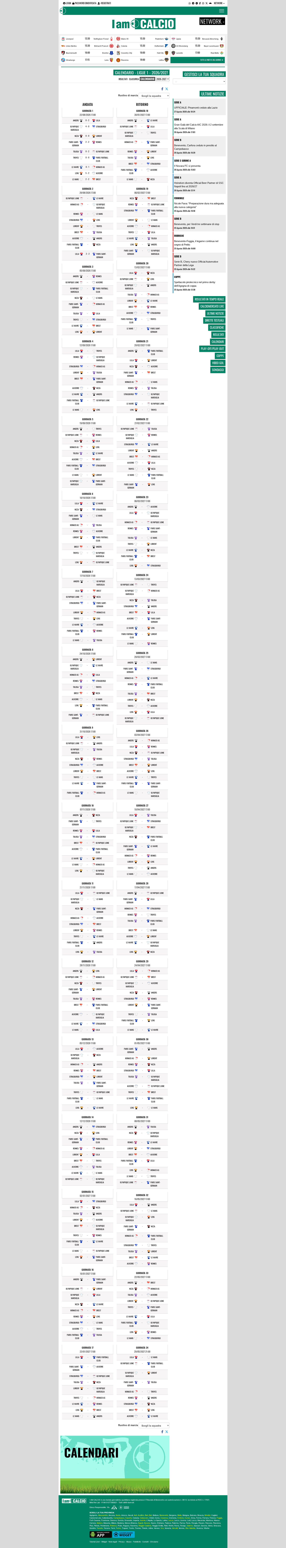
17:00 (197, 52)
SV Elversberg (182, 46)
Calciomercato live (212, 306)
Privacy (122, 1541)
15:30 (142, 38)
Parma (182, 1523)
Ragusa (126, 1525)
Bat (150, 1515)
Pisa (91, 1525)
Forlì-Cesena (95, 1520)
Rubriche (179, 235)
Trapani (125, 1528)
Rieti (165, 1525)
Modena (120, 1523)
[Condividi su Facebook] (162, 88)
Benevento (164, 1515)
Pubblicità (137, 1541)
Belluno (156, 1515)
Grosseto (128, 1520)
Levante (179, 52)
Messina (106, 1523)
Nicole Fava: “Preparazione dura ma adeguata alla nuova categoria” (199, 205)
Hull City (160, 52)
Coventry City (126, 52)
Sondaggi (218, 370)
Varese (157, 1528)
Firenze (213, 1517)
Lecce (170, 1520)
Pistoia (96, 1525)
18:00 (142, 59)
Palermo (175, 1523)
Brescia (200, 1515)
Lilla (98, 120)
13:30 (87, 38)
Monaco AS (100, 167)
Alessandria (103, 1515)
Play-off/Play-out (212, 348)
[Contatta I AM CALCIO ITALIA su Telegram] (193, 3)
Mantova (209, 1520)
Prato (120, 1525)
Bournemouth (71, 52)
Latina (161, 60)
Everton (105, 52)
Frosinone (105, 1520)
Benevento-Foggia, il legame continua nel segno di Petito (196, 243)
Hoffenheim (159, 46)
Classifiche (217, 327)
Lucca (193, 1520)
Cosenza (164, 1517)
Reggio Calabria (145, 1525)
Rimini (170, 1525)
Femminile (179, 198)
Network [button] (218, 3)
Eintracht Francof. (101, 46)
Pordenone (104, 1525)
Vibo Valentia (190, 1528)
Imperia (136, 1520)
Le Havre (75, 167)
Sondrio (93, 1528)
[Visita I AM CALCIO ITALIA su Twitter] (206, 3)
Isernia (142, 1520)
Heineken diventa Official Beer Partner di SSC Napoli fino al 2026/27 (199, 184)
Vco (162, 1528)
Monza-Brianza (131, 1523)
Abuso (128, 1541)
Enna (193, 1517)
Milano (113, 1523)
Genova (113, 1520)
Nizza (77, 136)
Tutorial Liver (95, 1541)
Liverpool (69, 38)
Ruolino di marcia (128, 95)
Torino (118, 1528)
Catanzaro (144, 1517)
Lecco (176, 1520)
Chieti (151, 1517)
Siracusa (217, 1525)
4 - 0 (87, 126)
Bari (146, 1515)
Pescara (208, 1523)
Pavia (188, 1523)
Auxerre (99, 173)
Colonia (124, 46)
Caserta (128, 1517)
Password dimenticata (85, 3)
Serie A (177, 102)
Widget (104, 1541)
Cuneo (187, 1517)
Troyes (76, 157)
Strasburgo (70, 60)
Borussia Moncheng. (210, 38)
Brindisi (207, 1515)
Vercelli (175, 1528)
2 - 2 (87, 141)
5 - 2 (87, 173)
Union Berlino (71, 46)
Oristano (160, 1523)
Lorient (99, 136)
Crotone (180, 1517)
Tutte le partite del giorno (210, 60)
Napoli (140, 1523)
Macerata (201, 1520)
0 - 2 (87, 120)
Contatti (145, 1541)
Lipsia (178, 38)
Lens (107, 60)
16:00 (87, 52)
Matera (99, 1523)
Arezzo (124, 1515)
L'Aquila (149, 1520)
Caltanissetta (107, 1517)
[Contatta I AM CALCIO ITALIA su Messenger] (197, 3)
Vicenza (199, 1528)
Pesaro (201, 1523)
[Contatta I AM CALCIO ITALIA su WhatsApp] (190, 3)
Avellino (141, 1515)
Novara (147, 1523)
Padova (168, 1523)
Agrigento (93, 1515)
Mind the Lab (95, 1502)
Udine (150, 1528)
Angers (76, 120)
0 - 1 (87, 166)
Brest (98, 179)
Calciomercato (95, 1517)
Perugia (194, 1523)
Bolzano (193, 1515)
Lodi (189, 1520)
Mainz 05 (124, 38)
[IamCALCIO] (74, 1501)
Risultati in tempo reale (209, 299)
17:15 (87, 59)
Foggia (219, 1517)
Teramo (107, 1528)
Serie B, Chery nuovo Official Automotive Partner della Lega (196, 263)
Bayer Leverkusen (211, 46)
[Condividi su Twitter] (167, 88)
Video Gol (218, 363)
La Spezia (158, 1520)
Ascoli (130, 1515)
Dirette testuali (214, 320)
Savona (204, 1525)
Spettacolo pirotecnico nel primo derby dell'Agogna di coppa (194, 284)
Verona (181, 1528)
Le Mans (75, 179)
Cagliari (214, 1515)
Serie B (177, 140)
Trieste (144, 1528)
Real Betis (215, 52)
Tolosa (76, 151)
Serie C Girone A (182, 160)
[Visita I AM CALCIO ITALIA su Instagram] (203, 3)
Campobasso (119, 1517)
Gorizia (120, 1520)
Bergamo (172, 1515)
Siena (210, 1525)
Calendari (218, 341)
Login (68, 3)
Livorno (183, 1520)
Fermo (198, 1517)
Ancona (112, 1515)
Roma (176, 1525)
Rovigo (183, 1525)
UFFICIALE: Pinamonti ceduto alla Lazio (195, 107)
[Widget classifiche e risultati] (123, 1534)
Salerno (190, 1525)
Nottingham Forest (101, 38)
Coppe (177, 277)
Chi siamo (154, 1541)
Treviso (138, 1528)
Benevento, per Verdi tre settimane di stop (196, 224)
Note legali (113, 1541)
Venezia (168, 1528)
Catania (136, 1517)
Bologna (186, 1515)
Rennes (99, 142)
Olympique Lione (102, 151)
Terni (113, 1528)
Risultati (123, 79)
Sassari (197, 1525)
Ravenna (124, 60)
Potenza (113, 1525)
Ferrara (205, 1517)
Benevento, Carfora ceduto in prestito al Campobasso (195, 147)
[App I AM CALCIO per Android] (210, 3)
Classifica (134, 79)
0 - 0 (87, 135)
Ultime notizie (215, 313)
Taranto (100, 1528)
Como (157, 1517)
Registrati (106, 3)
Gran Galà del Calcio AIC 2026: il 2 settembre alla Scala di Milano (198, 126)
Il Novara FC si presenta (187, 165)
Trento (131, 1528)
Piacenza (216, 1523)
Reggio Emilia (157, 1525)
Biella (179, 1515)
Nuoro (153, 1523)
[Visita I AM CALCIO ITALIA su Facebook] (200, 3)
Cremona (172, 1517)
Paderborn (159, 38)
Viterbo (206, 1528)
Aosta (118, 1515)
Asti (135, 1515)
